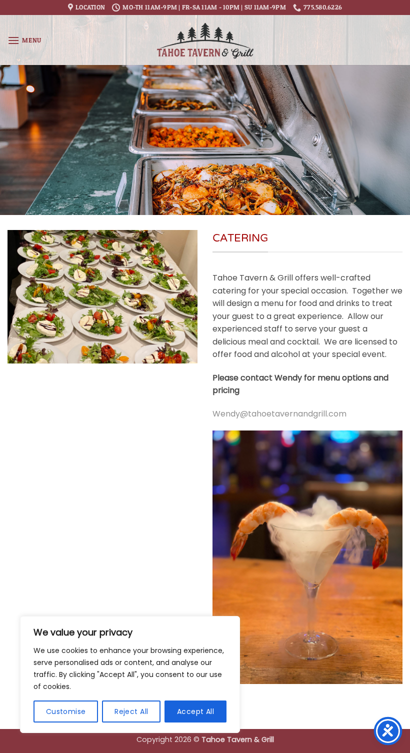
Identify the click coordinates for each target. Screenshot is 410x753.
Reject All (131, 711)
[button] (25, 40)
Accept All (195, 711)
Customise (66, 711)
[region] (130, 674)
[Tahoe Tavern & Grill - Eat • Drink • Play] (205, 40)
